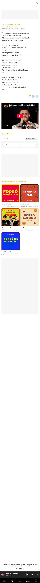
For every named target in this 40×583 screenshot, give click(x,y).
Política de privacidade (25, 565)
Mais (36, 581)
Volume (37, 574)
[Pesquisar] (37, 3)
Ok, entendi (20, 569)
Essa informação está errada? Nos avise (13, 28)
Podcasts (28, 581)
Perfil (12, 581)
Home (4, 581)
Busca (20, 581)
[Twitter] (37, 96)
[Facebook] (33, 96)
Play (27, 574)
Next (32, 574)
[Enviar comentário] (35, 145)
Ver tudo (19, 27)
